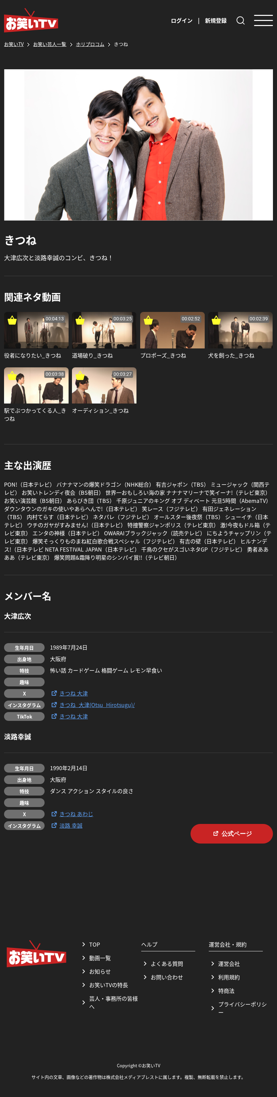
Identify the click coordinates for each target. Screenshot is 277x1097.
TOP (94, 944)
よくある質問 (167, 963)
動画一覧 (100, 958)
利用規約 (229, 977)
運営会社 (229, 963)
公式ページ (237, 833)
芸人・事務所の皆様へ (113, 1002)
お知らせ (100, 971)
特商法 (226, 990)
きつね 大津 (73, 693)
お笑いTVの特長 (108, 985)
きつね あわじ (76, 814)
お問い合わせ (167, 977)
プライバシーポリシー (242, 1008)
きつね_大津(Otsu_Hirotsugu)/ (97, 705)
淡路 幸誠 (70, 825)
